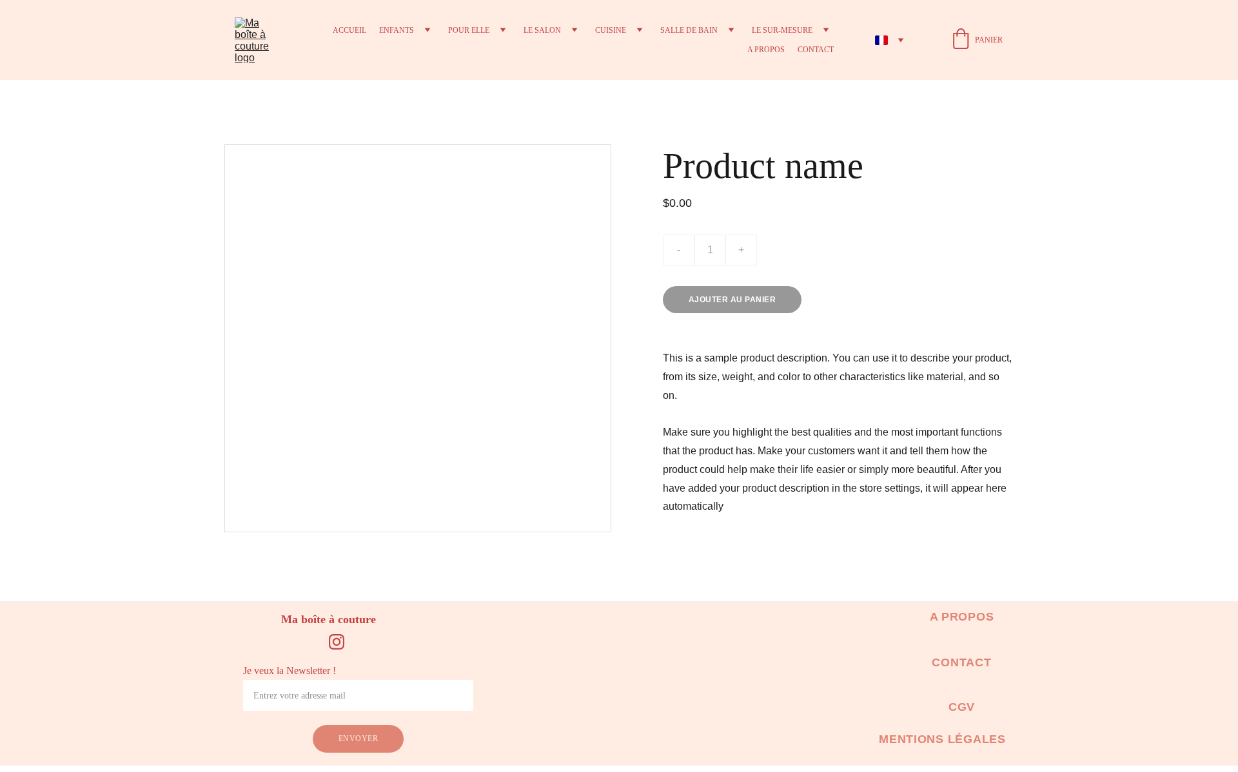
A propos (766, 49)
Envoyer (358, 738)
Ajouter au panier (732, 299)
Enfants (396, 30)
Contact (816, 49)
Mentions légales (942, 739)
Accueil (349, 30)
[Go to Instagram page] (336, 642)
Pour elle (468, 30)
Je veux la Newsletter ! (289, 670)
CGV (961, 706)
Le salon (542, 30)
